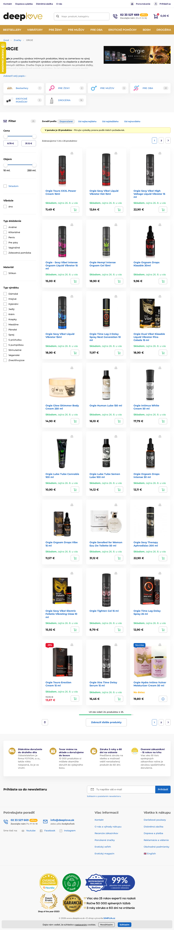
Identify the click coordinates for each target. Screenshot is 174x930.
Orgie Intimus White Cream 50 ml (146, 407)
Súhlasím (124, 924)
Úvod (6, 40)
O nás (59, 4)
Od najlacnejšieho (87, 121)
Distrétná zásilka (44, 4)
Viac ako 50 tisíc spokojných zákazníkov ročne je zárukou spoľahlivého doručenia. (153, 761)
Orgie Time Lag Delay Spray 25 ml (147, 612)
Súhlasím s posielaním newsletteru (104, 796)
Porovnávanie (143, 4)
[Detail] (163, 699)
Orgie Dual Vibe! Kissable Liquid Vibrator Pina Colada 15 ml (149, 337)
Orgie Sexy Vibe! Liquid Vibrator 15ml (60, 335)
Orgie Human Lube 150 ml (106, 405)
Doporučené (66, 121)
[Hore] (45, 722)
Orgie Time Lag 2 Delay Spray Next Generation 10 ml (105, 337)
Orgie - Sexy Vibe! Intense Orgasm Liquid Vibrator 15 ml (62, 265)
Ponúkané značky (105, 840)
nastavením (81, 924)
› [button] (14, 75)
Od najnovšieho (132, 121)
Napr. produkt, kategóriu (75, 16)
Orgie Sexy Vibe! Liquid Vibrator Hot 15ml (104, 192)
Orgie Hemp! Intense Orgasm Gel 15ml (103, 264)
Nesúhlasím (106, 924)
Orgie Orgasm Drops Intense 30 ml (146, 475)
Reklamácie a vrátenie (156, 840)
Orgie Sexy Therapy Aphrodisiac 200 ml (146, 544)
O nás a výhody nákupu (108, 826)
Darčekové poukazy (155, 819)
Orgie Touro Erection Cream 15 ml (58, 684)
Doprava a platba (24, 4)
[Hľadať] (58, 16)
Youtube (31, 830)
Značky (17, 40)
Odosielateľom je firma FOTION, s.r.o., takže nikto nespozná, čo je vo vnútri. (29, 761)
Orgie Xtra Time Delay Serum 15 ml (103, 684)
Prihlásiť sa (165, 4)
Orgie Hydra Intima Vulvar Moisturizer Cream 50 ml (150, 684)
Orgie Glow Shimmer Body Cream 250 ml (62, 407)
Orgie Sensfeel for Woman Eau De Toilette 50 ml (106, 544)
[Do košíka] (75, 209)
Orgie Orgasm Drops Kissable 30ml (146, 264)
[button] (71, 153)
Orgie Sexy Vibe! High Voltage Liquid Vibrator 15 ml (149, 194)
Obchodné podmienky (156, 846)
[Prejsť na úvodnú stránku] (22, 16)
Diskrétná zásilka (153, 826)
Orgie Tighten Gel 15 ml (104, 610)
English (151, 853)
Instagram (70, 830)
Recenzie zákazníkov (106, 833)
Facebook (49, 830)
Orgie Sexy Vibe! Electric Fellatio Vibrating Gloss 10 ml (61, 614)
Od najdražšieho (110, 121)
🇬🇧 (145, 853)
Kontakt (7, 4)
